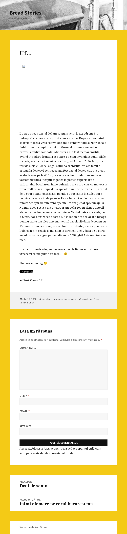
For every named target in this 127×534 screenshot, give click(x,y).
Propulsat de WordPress (33, 527)
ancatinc (46, 299)
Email (25, 411)
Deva (96, 299)
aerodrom (87, 299)
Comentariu (28, 347)
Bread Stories (25, 12)
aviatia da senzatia (66, 299)
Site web (25, 426)
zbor (31, 302)
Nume (24, 396)
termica (24, 302)
